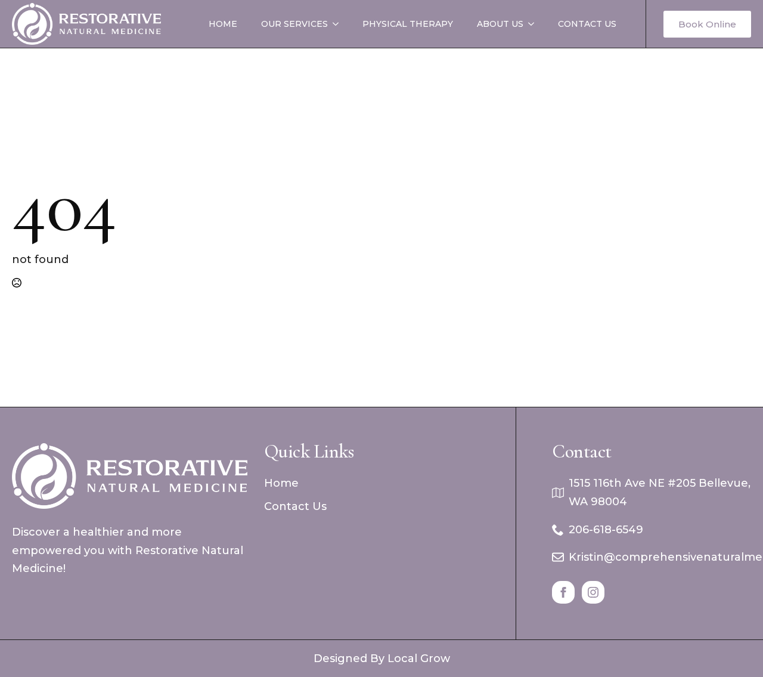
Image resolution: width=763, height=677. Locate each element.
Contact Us (587, 23)
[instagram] (593, 592)
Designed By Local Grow (382, 658)
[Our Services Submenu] (339, 24)
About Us (500, 23)
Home (223, 23)
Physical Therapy (407, 23)
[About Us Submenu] (534, 24)
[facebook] (563, 592)
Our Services (294, 23)
